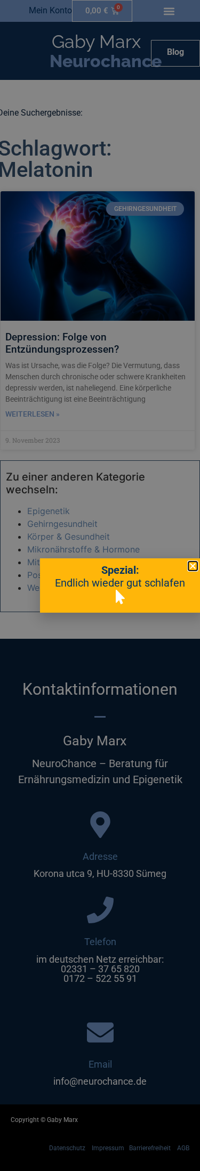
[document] (100, 585)
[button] (193, 566)
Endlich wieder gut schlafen (120, 582)
